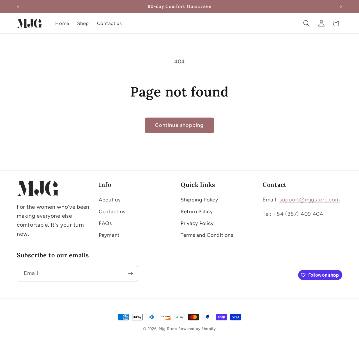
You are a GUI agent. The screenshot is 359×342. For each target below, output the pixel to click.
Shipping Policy (199, 200)
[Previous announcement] (18, 6)
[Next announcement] (341, 6)
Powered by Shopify (197, 328)
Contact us (112, 211)
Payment (109, 235)
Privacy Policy (197, 223)
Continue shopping (179, 125)
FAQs (105, 223)
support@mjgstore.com (309, 199)
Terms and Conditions (207, 235)
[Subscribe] (130, 273)
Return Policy (197, 211)
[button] (306, 23)
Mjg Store (168, 328)
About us (110, 200)
